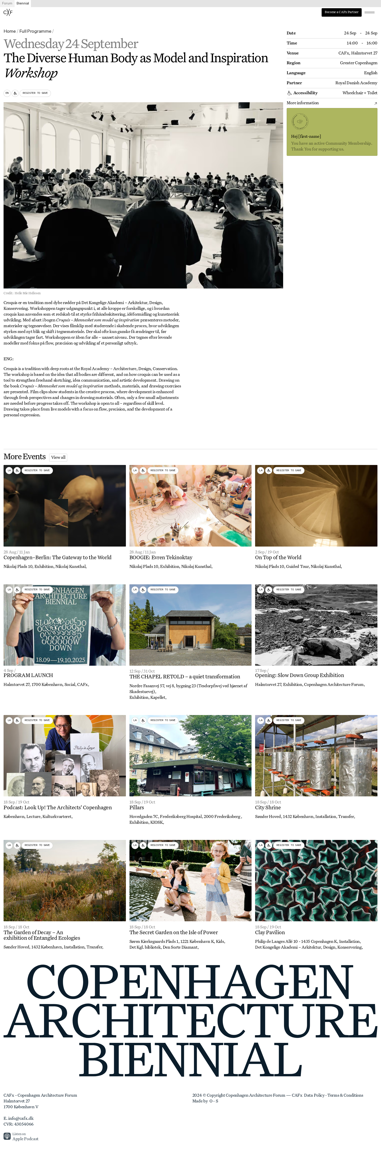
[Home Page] (8, 12)
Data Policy (314, 1096)
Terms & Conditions (345, 1096)
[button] (369, 12)
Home (10, 31)
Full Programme (35, 31)
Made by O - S (205, 1101)
